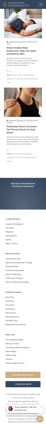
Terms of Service (17, 398)
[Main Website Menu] (41, 4)
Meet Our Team (12, 343)
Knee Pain (10, 305)
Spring (8, 239)
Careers (9, 359)
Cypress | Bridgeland (14, 224)
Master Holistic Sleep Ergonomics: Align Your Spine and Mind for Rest (21, 50)
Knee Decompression (15, 270)
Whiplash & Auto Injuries (16, 324)
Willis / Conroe (12, 243)
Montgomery (11, 235)
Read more (22, 78)
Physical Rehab (12, 266)
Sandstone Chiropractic (17, 42)
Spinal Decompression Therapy (19, 262)
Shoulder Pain (11, 320)
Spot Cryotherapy (13, 274)
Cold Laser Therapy (14, 278)
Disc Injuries (11, 313)
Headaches (10, 309)
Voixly (38, 394)
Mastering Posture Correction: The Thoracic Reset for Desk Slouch (22, 129)
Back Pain (10, 297)
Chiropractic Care (13, 258)
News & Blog (11, 351)
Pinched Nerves (12, 316)
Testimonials (11, 355)
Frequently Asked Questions (18, 347)
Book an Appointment (15, 363)
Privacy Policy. (29, 398)
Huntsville (10, 228)
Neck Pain (10, 301)
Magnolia (9, 232)
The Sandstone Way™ (15, 339)
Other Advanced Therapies (17, 282)
